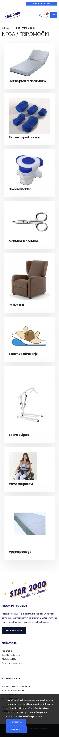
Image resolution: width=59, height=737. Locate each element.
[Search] (40, 16)
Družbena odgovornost (12, 663)
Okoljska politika (9, 659)
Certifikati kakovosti (11, 655)
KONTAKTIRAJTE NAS (42, 3)
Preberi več (16, 722)
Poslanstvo (7, 651)
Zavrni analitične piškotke (27, 716)
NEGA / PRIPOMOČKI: (25, 28)
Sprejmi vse (16, 729)
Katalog (5, 28)
